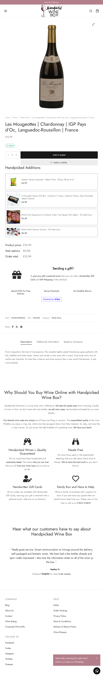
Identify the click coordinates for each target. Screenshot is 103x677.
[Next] (92, 559)
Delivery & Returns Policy (65, 626)
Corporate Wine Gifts (15, 626)
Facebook (9, 642)
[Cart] (97, 11)
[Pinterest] (21, 327)
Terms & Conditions (62, 621)
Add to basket (59, 154)
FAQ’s (56, 605)
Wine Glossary (60, 632)
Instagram (9, 653)
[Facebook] (12, 327)
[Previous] (11, 559)
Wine (15, 117)
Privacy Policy (60, 616)
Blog (7, 605)
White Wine (25, 117)
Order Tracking (60, 610)
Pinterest (9, 664)
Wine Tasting (11, 621)
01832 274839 (84, 503)
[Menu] (5, 11)
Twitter (8, 648)
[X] (16, 327)
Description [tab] (26, 342)
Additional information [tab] (48, 342)
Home (7, 117)
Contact (8, 616)
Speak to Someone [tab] (73, 342)
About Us (9, 610)
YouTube (8, 658)
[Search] (90, 11)
